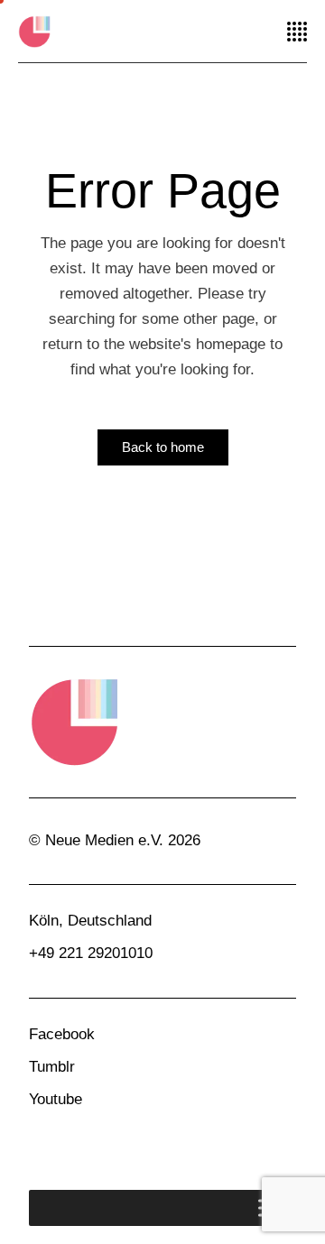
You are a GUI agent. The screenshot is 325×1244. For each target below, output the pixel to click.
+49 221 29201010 (91, 953)
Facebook (62, 1034)
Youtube (55, 1099)
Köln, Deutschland (90, 920)
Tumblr (52, 1066)
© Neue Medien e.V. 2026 (114, 840)
